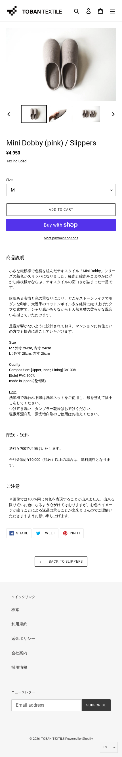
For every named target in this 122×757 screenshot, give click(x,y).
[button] (109, 747)
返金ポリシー (23, 638)
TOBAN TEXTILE (52, 739)
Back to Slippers (65, 562)
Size (9, 180)
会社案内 (19, 653)
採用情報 (19, 667)
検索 (15, 609)
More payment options (61, 238)
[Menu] (112, 10)
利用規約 (19, 624)
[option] (34, 114)
